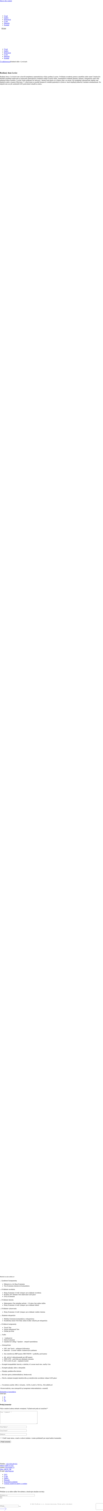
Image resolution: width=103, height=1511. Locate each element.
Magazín (7, 1480)
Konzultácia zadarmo (11, 1482)
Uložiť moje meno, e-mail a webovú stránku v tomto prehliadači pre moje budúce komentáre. (31, 1438)
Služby (6, 1478)
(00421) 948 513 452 (6, 1465)
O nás (6, 1476)
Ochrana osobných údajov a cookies (15, 1483)
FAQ (5, 1474)
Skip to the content (6, 1)
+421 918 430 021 (11, 1464)
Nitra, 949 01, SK (5, 1469)
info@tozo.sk (9, 1471)
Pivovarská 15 (9, 1467)
